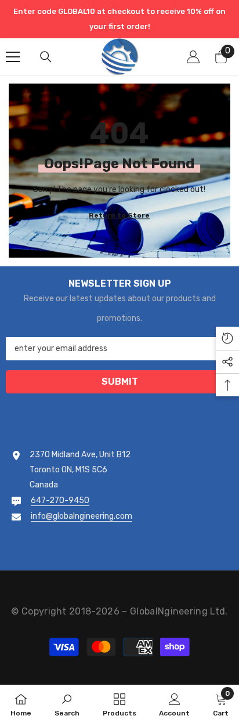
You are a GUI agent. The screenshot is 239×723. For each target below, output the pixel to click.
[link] (67, 704)
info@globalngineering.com (81, 516)
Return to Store (119, 215)
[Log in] (193, 56)
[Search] (46, 57)
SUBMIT (120, 381)
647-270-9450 (60, 500)
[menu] (13, 57)
